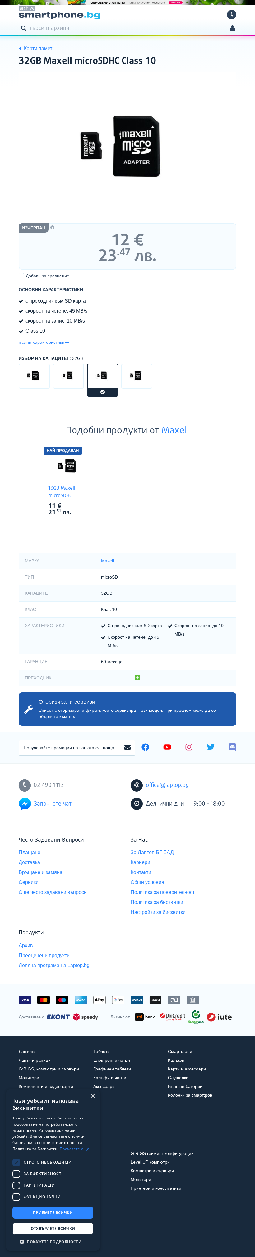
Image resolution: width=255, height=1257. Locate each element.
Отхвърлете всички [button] (53, 1228)
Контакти (141, 872)
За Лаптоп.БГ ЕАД (152, 852)
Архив (26, 945)
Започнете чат (53, 804)
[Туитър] (211, 748)
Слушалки (178, 1077)
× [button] (92, 1096)
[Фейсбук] (145, 748)
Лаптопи (27, 1051)
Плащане (29, 852)
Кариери (140, 862)
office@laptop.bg (167, 785)
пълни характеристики (41, 342)
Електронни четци (111, 1060)
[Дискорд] (232, 748)
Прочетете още (74, 1148)
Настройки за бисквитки (158, 912)
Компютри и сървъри (152, 1170)
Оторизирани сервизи (67, 702)
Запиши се (127, 748)
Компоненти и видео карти (46, 1086)
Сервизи (29, 882)
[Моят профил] (232, 29)
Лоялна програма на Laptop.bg (54, 965)
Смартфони (180, 1051)
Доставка (29, 862)
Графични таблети (112, 1068)
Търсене (25, 27)
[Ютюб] (167, 748)
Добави (47, 275)
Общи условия (147, 882)
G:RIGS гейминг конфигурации (162, 1153)
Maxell (175, 431)
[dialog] (53, 1170)
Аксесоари (104, 1086)
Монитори (29, 1077)
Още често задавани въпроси (53, 892)
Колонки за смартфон (190, 1095)
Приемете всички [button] (53, 1212)
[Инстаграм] (189, 748)
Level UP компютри (150, 1162)
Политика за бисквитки (157, 902)
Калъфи (176, 1060)
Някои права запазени (40, 1240)
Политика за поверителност (163, 892)
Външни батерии (185, 1086)
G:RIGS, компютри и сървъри (49, 1068)
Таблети (101, 1051)
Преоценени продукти (44, 955)
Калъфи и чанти (109, 1077)
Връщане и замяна (41, 872)
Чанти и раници (35, 1060)
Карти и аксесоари (187, 1068)
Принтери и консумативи (156, 1188)
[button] (52, 1242)
